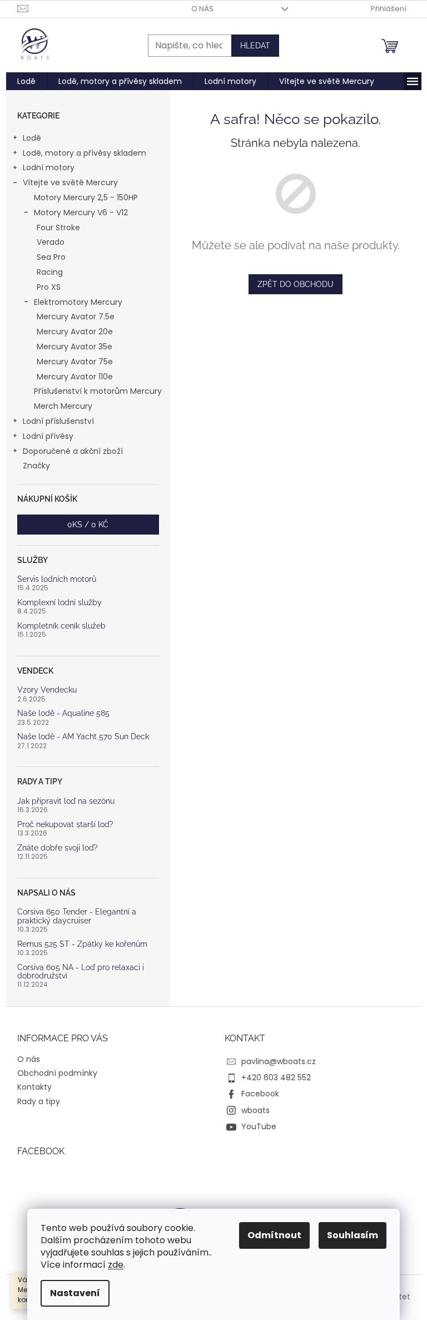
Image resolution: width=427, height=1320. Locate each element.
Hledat (255, 45)
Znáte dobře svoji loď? (57, 848)
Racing (50, 272)
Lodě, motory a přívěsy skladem (84, 153)
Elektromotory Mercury (78, 302)
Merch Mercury (63, 406)
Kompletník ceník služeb (61, 626)
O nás (202, 8)
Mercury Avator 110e (75, 376)
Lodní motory (49, 167)
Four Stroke (58, 227)
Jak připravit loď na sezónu (66, 801)
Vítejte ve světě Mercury (70, 182)
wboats (255, 1110)
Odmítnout (274, 1235)
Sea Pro (51, 257)
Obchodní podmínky (57, 1073)
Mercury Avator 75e (75, 361)
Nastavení (75, 1293)
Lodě (32, 138)
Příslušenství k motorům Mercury (98, 391)
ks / (87, 524)
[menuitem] (26, 81)
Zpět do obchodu (295, 284)
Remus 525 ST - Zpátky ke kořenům (82, 944)
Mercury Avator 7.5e (76, 316)
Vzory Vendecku (47, 690)
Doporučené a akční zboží (73, 451)
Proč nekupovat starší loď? (65, 824)
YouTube (258, 1126)
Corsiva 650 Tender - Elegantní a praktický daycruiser (76, 916)
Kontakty (34, 1086)
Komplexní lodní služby (59, 603)
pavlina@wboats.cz (278, 1061)
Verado (50, 242)
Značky (36, 465)
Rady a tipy (38, 1101)
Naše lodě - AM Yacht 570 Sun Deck (83, 737)
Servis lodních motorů (56, 579)
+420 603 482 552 (276, 1077)
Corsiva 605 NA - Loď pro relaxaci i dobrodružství (80, 971)
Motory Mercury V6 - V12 (81, 212)
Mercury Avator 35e (74, 346)
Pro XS (49, 287)
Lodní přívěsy (48, 436)
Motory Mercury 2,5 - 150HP (86, 197)
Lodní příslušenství (58, 421)
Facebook (260, 1093)
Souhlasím (352, 1235)
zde (115, 1264)
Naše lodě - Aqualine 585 (63, 713)
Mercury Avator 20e (75, 331)
